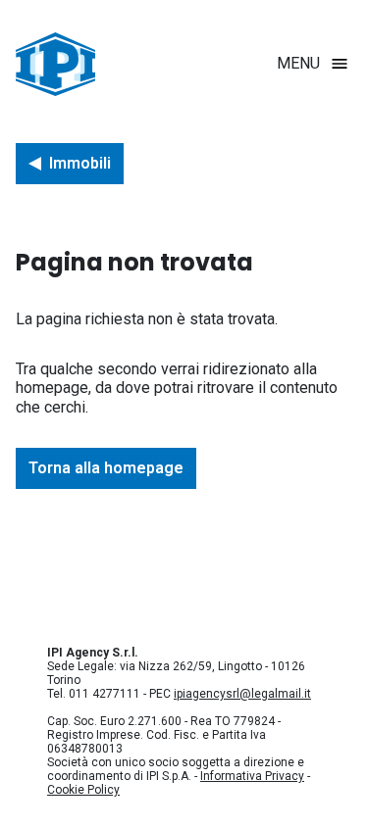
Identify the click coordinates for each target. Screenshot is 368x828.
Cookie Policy (83, 790)
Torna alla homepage (106, 468)
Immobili (80, 163)
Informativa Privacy (252, 776)
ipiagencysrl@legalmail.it (242, 694)
